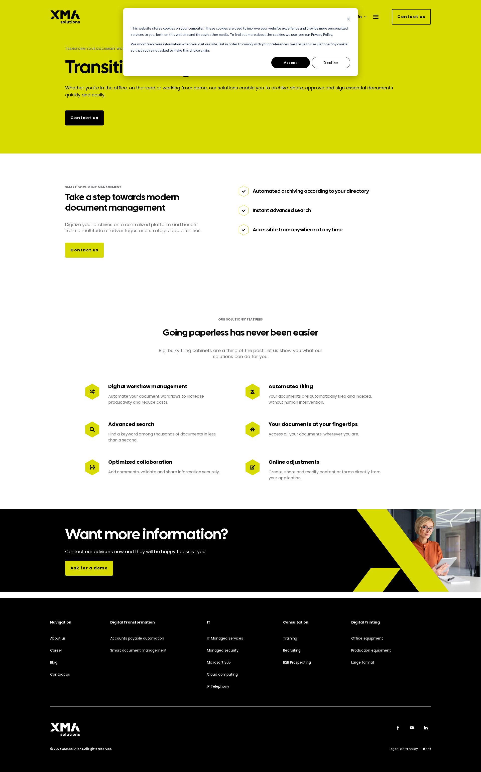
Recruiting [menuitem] (292, 650)
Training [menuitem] (290, 638)
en (359, 17)
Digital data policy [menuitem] (404, 749)
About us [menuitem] (58, 638)
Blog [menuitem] (53, 662)
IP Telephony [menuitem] (218, 686)
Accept (291, 62)
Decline (330, 62)
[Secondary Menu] (376, 17)
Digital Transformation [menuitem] (132, 622)
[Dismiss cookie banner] (348, 19)
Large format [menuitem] (362, 662)
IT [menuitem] (208, 622)
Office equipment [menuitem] (367, 638)
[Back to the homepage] (65, 17)
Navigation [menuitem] (60, 622)
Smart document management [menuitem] (138, 650)
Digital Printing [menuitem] (365, 622)
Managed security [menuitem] (222, 650)
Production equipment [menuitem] (371, 650)
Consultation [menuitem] (295, 622)
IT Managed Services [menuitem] (225, 638)
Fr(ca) (426, 749)
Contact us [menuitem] (60, 674)
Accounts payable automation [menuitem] (137, 638)
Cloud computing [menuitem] (222, 674)
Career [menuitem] (56, 650)
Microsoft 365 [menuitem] (219, 662)
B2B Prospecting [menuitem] (297, 662)
